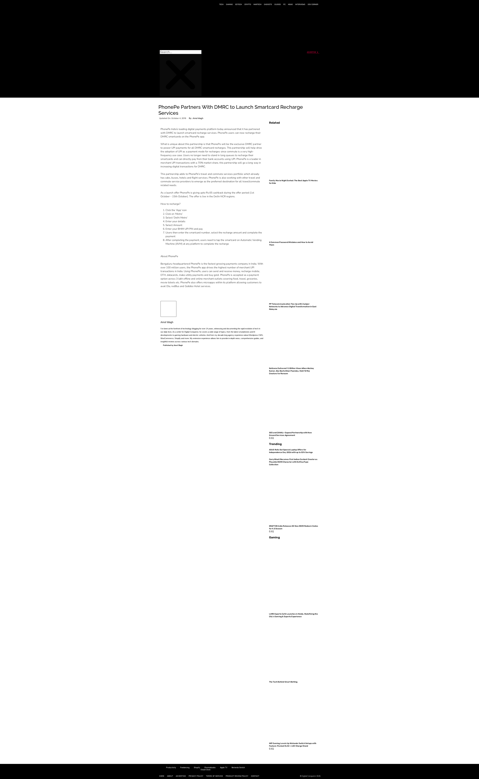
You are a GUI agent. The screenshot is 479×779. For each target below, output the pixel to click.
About (170, 776)
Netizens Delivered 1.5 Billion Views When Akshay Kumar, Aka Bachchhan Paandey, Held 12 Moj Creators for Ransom (291, 371)
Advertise (181, 776)
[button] (180, 29)
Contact (255, 776)
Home (161, 776)
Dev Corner (313, 4)
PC (284, 4)
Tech (221, 4)
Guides (277, 4)
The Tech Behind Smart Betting (283, 682)
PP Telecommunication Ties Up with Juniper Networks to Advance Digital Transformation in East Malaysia (292, 306)
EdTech (238, 4)
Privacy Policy (196, 776)
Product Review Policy (237, 776)
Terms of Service (214, 776)
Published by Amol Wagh (173, 345)
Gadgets (268, 4)
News (290, 4)
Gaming (229, 4)
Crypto (247, 4)
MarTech (257, 4)
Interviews (300, 4)
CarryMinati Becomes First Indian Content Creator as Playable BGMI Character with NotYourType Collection (293, 462)
